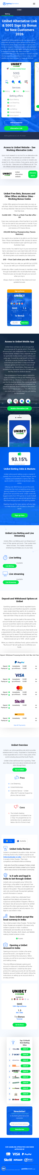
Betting (7, 14)
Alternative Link (16, 128)
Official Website (16, 122)
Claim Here (24, 323)
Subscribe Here (19, 1129)
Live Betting (10, 566)
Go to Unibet (19, 770)
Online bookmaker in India (12, 857)
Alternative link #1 (33, 174)
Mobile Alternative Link (19, 408)
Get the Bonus (19, 1025)
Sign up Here (19, 515)
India (10, 841)
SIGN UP (25, 1049)
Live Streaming (11, 582)
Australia (23, 841)
